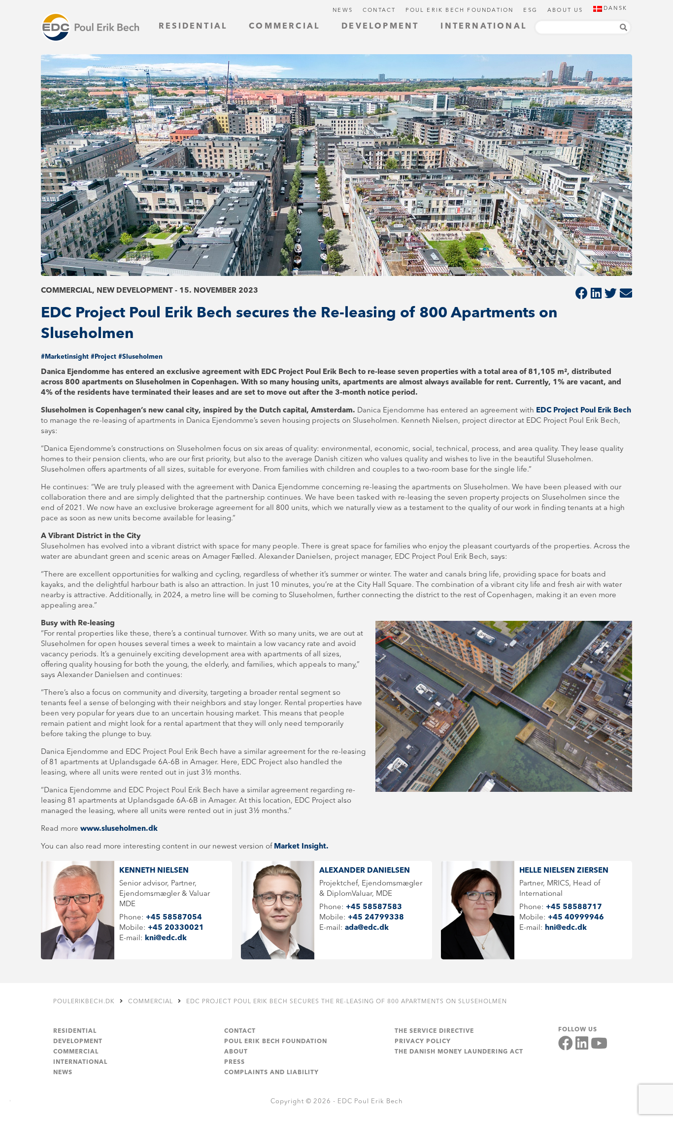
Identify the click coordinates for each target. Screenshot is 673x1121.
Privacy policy (423, 1042)
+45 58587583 (374, 907)
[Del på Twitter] (611, 294)
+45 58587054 (174, 917)
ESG (530, 10)
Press (234, 1062)
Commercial (284, 27)
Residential (193, 27)
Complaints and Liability (271, 1073)
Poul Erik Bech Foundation (459, 10)
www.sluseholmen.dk (119, 829)
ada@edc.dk (367, 928)
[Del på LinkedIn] (596, 294)
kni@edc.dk (166, 938)
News (343, 10)
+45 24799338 (376, 917)
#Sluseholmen (140, 357)
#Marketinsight (65, 357)
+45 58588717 (574, 907)
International (483, 27)
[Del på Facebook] (581, 294)
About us (565, 10)
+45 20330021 (176, 928)
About (236, 1052)
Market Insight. (302, 846)
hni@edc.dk (566, 928)
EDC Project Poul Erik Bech (583, 410)
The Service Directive (434, 1031)
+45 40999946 (576, 917)
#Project (103, 357)
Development (380, 27)
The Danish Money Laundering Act (459, 1052)
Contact (379, 10)
